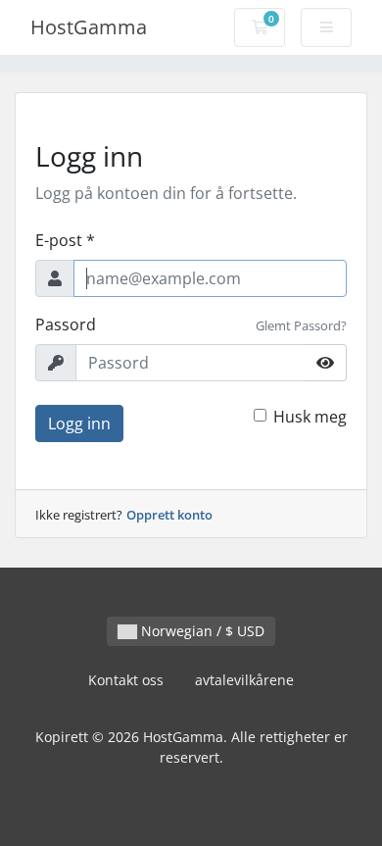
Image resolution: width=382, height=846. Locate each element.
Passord (65, 324)
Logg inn (79, 423)
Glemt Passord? (301, 325)
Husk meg (310, 416)
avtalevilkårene (244, 680)
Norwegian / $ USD (200, 631)
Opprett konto (169, 514)
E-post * (65, 240)
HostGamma (88, 27)
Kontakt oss (126, 680)
